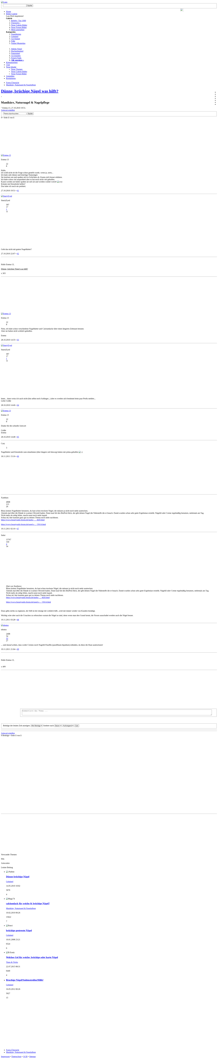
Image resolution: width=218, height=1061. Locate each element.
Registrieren (11, 78)
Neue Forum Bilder (19, 27)
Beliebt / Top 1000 (18, 21)
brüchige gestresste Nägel (19, 930)
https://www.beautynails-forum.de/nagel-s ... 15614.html (23, 524)
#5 (18, 437)
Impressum (5, 1056)
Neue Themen (16, 69)
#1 (18, 190)
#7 (18, 529)
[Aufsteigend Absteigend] (70, 726)
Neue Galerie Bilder (19, 25)
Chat (8, 65)
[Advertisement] (118, 689)
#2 (18, 254)
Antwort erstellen (8, 110)
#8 (18, 620)
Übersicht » (15, 23)
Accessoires (16, 56)
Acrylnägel (15, 39)
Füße (13, 41)
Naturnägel (15, 53)
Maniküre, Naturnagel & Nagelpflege (21, 908)
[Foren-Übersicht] (4, 2)
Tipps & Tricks (12, 962)
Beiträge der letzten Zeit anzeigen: (17, 726)
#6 (18, 456)
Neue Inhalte (11, 67)
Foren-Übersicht (12, 1050)
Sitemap (32, 1056)
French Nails (16, 58)
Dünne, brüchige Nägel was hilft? (29, 91)
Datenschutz (16, 1056)
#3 (18, 340)
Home (8, 11)
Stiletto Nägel (16, 49)
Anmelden (10, 76)
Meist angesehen (17, 30)
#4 (18, 405)
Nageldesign (16, 34)
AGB (25, 1056)
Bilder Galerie (11, 14)
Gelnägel (14, 36)
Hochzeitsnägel (17, 51)
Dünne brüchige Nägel (17, 876)
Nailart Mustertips (18, 43)
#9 (18, 649)
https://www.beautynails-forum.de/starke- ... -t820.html (23, 520)
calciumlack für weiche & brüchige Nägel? (28, 903)
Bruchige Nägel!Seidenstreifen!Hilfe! (24, 980)
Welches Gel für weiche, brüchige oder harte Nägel (32, 957)
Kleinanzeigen (12, 62)
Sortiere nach (48, 726)
